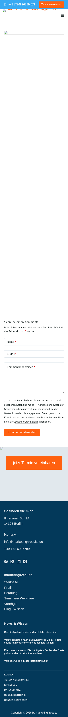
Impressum (10, 685)
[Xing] (25, 561)
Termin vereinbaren (51, 4)
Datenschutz (12, 690)
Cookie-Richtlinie (15, 695)
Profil (8, 587)
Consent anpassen (16, 700)
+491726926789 (19, 4)
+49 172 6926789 (17, 549)
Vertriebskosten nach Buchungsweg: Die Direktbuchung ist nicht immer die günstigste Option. (33, 641)
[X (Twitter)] (12, 561)
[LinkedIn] (18, 561)
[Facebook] (6, 561)
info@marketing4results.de (23, 542)
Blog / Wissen (14, 609)
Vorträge (10, 604)
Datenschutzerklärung (26, 421)
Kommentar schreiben (21, 366)
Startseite (11, 582)
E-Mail (11, 353)
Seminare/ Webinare (19, 598)
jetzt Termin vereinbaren (34, 462)
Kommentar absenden (22, 432)
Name (11, 341)
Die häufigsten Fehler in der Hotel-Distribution (30, 632)
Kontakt (9, 674)
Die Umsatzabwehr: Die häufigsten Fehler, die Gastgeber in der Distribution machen (34, 651)
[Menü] (62, 15)
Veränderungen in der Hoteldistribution (26, 660)
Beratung (10, 593)
